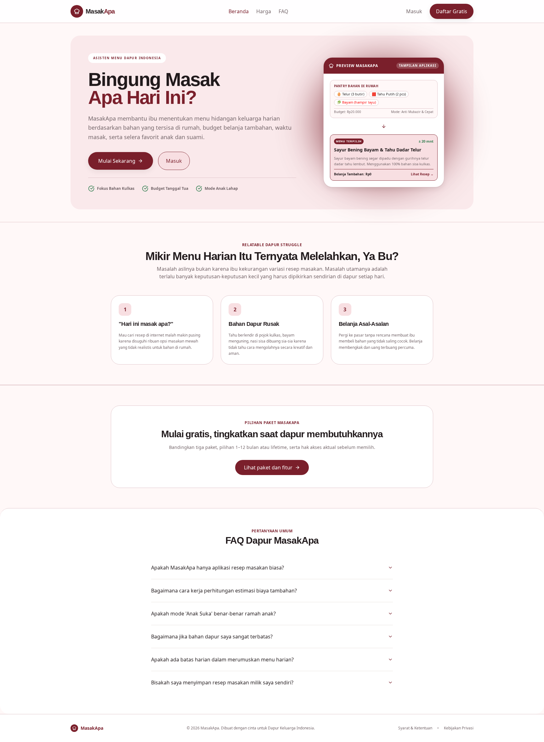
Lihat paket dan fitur (268, 467)
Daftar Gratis (451, 11)
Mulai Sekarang (116, 160)
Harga (263, 11)
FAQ (283, 11)
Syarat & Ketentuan (415, 728)
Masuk (414, 11)
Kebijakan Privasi (458, 728)
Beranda (239, 11)
